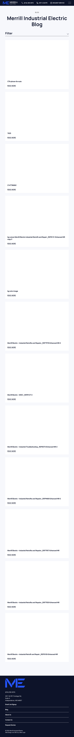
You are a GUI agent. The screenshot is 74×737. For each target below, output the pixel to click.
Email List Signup (10, 704)
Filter (8, 33)
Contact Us (8, 720)
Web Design (8, 732)
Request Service (10, 725)
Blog (6, 709)
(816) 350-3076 (10, 692)
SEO (16, 732)
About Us (8, 715)
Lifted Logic (22, 732)
